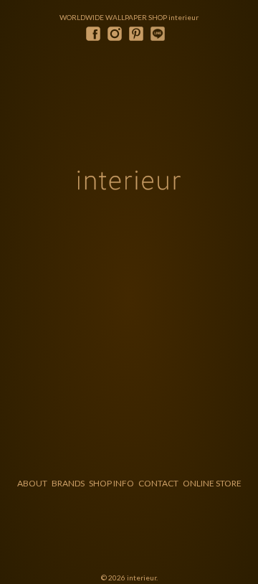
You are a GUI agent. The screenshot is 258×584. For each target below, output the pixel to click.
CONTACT (158, 483)
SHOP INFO (111, 483)
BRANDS (68, 483)
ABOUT (32, 483)
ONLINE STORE (212, 483)
